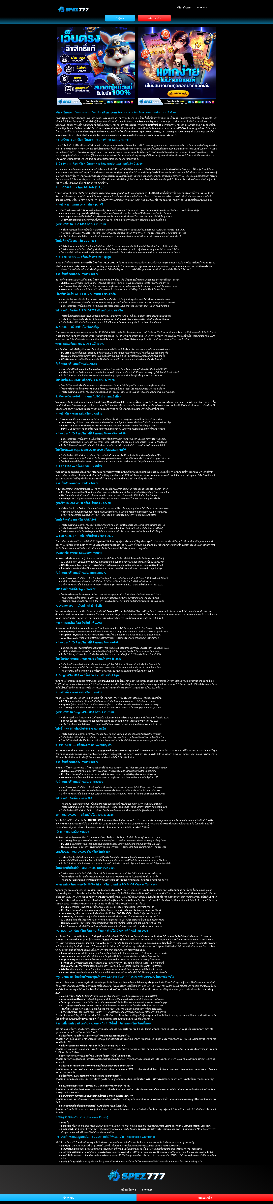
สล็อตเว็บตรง (184, 7)
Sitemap (202, 7)
